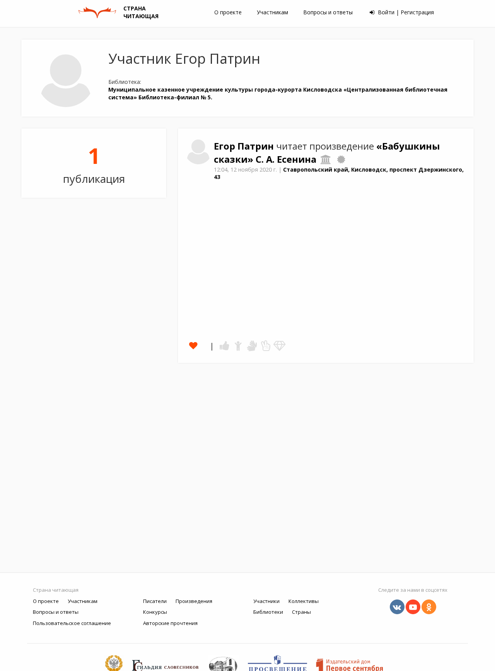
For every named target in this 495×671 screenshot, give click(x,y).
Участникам (272, 12)
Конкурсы (155, 611)
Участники (266, 601)
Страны (301, 611)
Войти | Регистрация (405, 12)
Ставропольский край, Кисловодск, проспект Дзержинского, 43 (339, 173)
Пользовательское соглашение (72, 623)
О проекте (228, 12)
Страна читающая (56, 589)
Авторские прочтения (170, 623)
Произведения (194, 601)
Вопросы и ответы (328, 12)
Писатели (155, 601)
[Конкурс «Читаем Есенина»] (341, 159)
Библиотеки (268, 611)
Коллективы (303, 601)
